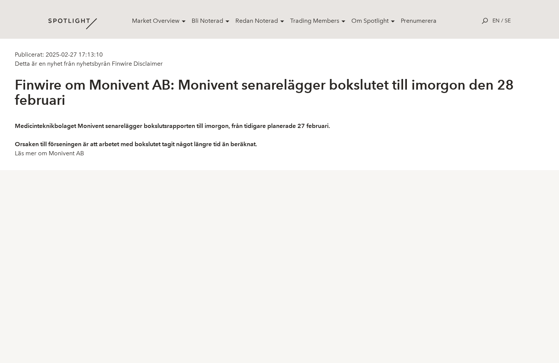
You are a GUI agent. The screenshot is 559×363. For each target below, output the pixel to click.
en (496, 20)
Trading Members (314, 20)
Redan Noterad (256, 20)
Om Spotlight (370, 20)
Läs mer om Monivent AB (49, 153)
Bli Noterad (207, 20)
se (508, 20)
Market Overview (155, 20)
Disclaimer (147, 63)
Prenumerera (419, 20)
